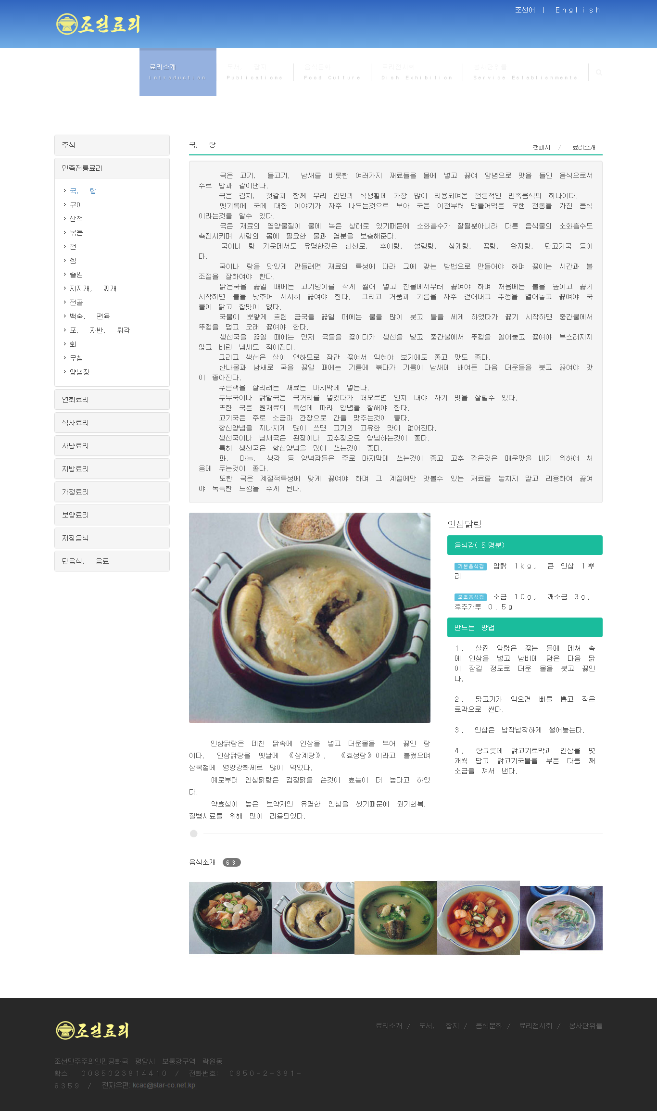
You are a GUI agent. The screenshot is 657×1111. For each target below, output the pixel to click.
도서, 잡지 (439, 1025)
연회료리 (75, 399)
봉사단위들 (586, 1025)
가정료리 (75, 491)
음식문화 (489, 1025)
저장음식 (75, 537)
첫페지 (541, 147)
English (579, 9)
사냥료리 (75, 445)
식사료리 (75, 422)
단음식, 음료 (85, 560)
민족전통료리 (82, 167)
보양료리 (75, 514)
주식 (69, 144)
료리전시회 (536, 1025)
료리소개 (389, 1025)
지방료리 (75, 468)
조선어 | (532, 9)
